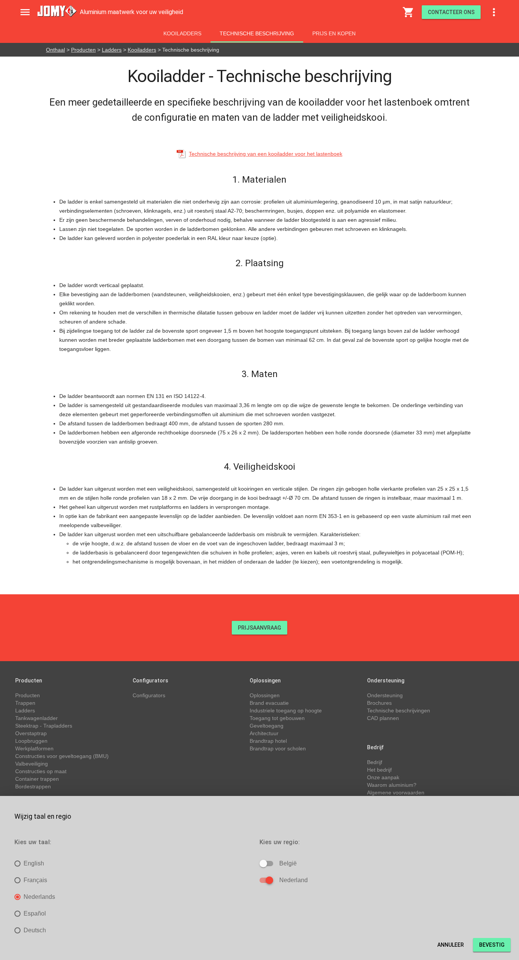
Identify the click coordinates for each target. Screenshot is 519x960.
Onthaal (55, 50)
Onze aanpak (383, 777)
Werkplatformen (34, 748)
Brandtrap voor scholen (278, 748)
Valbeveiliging (31, 764)
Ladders (112, 50)
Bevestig (492, 945)
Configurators (149, 695)
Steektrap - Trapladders (43, 726)
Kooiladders (182, 33)
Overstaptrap (31, 733)
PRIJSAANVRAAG (259, 628)
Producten (83, 50)
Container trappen (37, 779)
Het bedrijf (379, 770)
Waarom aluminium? (391, 785)
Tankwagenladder (36, 718)
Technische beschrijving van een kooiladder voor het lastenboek (265, 154)
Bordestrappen (33, 786)
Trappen (25, 703)
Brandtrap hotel (268, 741)
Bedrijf (374, 762)
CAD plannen (383, 718)
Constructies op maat (40, 771)
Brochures (379, 703)
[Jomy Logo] (57, 11)
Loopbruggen (31, 741)
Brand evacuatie (269, 703)
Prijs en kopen (334, 33)
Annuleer (450, 945)
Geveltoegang (266, 726)
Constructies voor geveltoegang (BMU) (62, 756)
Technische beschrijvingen (398, 710)
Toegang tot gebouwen (277, 718)
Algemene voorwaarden (395, 792)
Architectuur (264, 733)
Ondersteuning (385, 695)
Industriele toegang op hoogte (286, 710)
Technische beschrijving (257, 33)
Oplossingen (265, 695)
